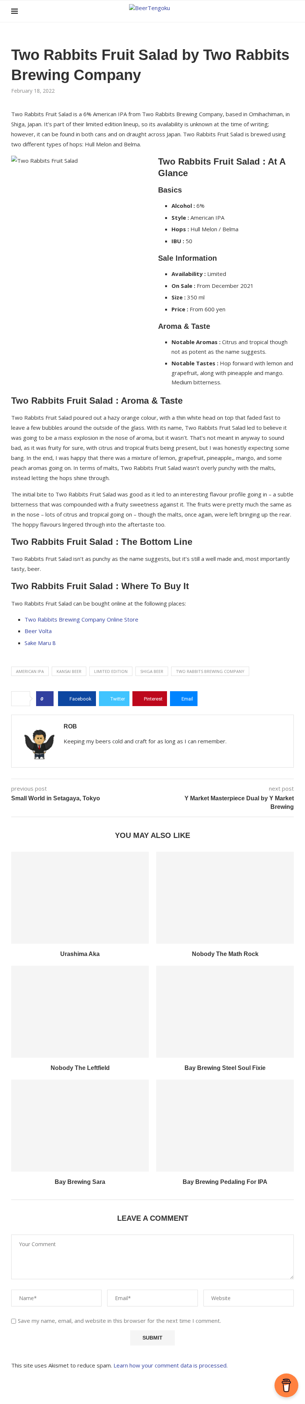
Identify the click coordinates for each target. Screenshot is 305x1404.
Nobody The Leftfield (80, 1068)
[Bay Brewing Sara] (80, 1126)
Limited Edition (111, 671)
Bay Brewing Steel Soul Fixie (225, 1068)
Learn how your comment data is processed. (170, 1365)
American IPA (30, 671)
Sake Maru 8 (40, 643)
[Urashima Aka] (80, 898)
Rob (70, 726)
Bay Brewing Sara (80, 1182)
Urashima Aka (80, 954)
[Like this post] (47, 698)
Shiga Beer (151, 671)
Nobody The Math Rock (225, 954)
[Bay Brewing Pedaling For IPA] (225, 1126)
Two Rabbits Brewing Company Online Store (81, 619)
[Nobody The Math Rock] (225, 898)
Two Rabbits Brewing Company (210, 671)
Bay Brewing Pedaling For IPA (225, 1182)
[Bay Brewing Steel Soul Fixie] (225, 1012)
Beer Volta (38, 631)
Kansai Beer (69, 671)
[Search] (290, 11)
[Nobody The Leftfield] (80, 1012)
